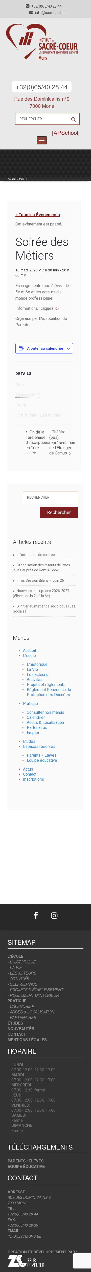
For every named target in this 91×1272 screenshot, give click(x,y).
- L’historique (22, 961)
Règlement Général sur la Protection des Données (49, 692)
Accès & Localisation (45, 722)
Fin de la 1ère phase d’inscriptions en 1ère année (37, 442)
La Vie (32, 669)
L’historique (37, 664)
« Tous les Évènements (37, 214)
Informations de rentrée (36, 555)
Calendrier (36, 717)
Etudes (29, 741)
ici (57, 308)
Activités (34, 679)
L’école (29, 655)
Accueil (12, 179)
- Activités (18, 978)
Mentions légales (27, 1039)
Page (22, 179)
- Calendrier (21, 1006)
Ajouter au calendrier (45, 348)
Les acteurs (37, 674)
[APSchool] (66, 132)
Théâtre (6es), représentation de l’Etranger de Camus (62, 442)
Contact (29, 774)
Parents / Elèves (42, 755)
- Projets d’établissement (35, 989)
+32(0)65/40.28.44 (42, 86)
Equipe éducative (42, 760)
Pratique (30, 703)
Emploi (33, 732)
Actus (28, 769)
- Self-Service (22, 984)
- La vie (15, 967)
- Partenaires (22, 1017)
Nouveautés (21, 1028)
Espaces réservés (39, 746)
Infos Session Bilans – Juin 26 (40, 580)
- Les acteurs (22, 973)
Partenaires (37, 727)
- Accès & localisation (31, 1011)
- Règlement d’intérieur (33, 995)
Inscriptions (33, 779)
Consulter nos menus (45, 712)
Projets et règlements (46, 684)
